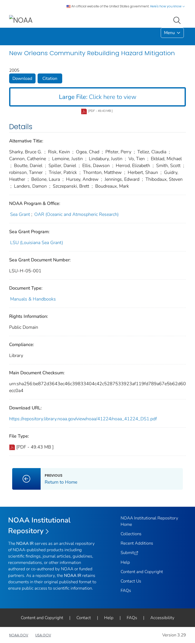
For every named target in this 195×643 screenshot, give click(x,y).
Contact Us (131, 581)
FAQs (126, 590)
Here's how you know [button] (166, 6)
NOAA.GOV (18, 635)
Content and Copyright (142, 572)
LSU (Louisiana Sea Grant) (36, 243)
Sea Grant (20, 214)
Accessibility (162, 618)
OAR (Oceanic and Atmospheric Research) (76, 214)
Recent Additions (137, 543)
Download (22, 78)
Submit (127, 553)
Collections (131, 534)
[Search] (178, 20)
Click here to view (97, 97)
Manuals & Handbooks (33, 299)
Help (125, 562)
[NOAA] (20, 20)
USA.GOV (43, 635)
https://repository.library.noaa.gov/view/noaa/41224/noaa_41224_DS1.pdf (83, 419)
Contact (83, 618)
